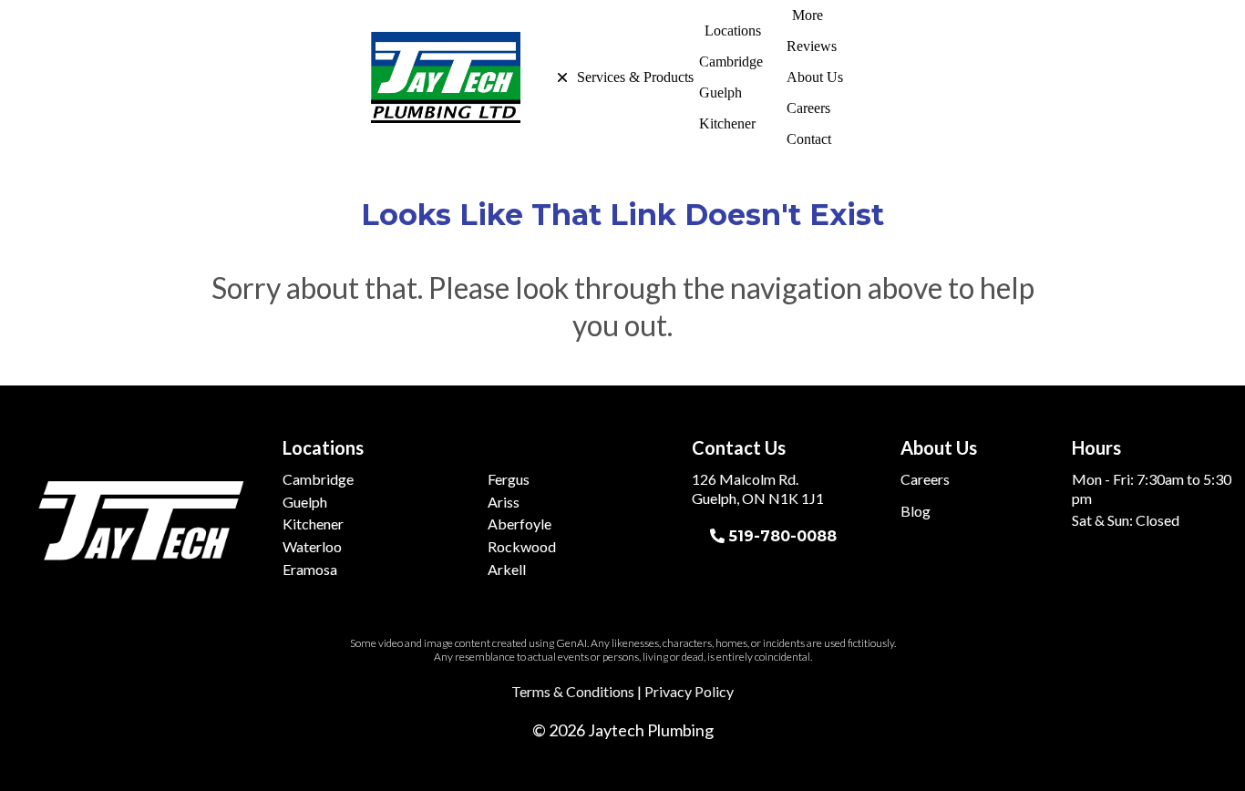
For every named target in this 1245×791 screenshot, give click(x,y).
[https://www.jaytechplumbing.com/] (445, 77)
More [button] (807, 15)
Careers (925, 479)
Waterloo (312, 546)
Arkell (507, 569)
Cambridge (318, 479)
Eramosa (310, 569)
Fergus (509, 479)
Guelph (305, 501)
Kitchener (313, 523)
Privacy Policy (689, 691)
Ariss (504, 501)
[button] (549, 77)
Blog (915, 510)
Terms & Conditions (572, 691)
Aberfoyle (519, 523)
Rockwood (522, 546)
